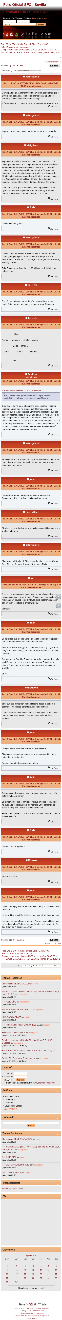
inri (32, 578)
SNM (32, 207)
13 (41, 1270)
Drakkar (32, 374)
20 (41, 1274)
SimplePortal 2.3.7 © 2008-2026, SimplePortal (32, 1316)
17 (17, 1274)
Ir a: (19, 966)
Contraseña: (7, 1076)
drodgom (32, 687)
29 (56, 1278)
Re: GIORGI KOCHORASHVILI (15, 1009)
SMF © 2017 (30, 1308)
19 (33, 1274)
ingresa (35, 18)
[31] (16, 1282)
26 (33, 1278)
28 (48, 1278)
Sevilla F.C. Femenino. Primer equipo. (19, 1058)
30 (7, 1282)
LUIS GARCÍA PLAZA (11, 1017)
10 (17, 1270)
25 (25, 1278)
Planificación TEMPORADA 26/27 (17, 984)
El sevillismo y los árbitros (13, 1032)
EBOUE (32, 318)
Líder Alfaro (32, 512)
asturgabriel (33, 76)
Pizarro (32, 860)
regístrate (44, 18)
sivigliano (32, 145)
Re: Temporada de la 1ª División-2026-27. (21, 1025)
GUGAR (32, 285)
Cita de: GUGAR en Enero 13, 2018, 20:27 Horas (21, 391)
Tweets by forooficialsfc (12, 1189)
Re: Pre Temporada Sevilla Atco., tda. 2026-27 (22, 1050)
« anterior (49, 62)
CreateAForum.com (36, 1311)
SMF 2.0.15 (19, 1308)
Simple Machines (42, 1308)
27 (41, 1278)
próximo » (57, 62)
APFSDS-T (12, 1109)
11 (25, 1270)
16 (7, 1274)
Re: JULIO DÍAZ (9, 1002)
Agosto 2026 (31, 1256)
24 (17, 1278)
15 (56, 1270)
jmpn (32, 479)
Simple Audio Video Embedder (32, 1313)
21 (48, 1274)
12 (33, 1270)
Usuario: (9, 1073)
